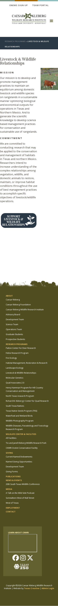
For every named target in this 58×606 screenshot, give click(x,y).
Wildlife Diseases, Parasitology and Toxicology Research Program (27, 427)
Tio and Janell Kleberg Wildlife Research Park (26, 443)
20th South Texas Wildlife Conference (23, 484)
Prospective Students (15, 339)
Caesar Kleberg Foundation (18, 304)
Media (9, 489)
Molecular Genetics (14, 377)
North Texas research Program (20, 396)
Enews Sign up (19, 5)
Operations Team (14, 329)
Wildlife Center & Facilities (21, 434)
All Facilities (11, 438)
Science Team (12, 324)
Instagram (22, 558)
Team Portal (40, 5)
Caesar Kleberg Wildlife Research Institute (25, 309)
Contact (10, 511)
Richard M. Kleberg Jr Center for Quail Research (27, 401)
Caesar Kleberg (13, 299)
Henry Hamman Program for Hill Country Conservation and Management (24, 389)
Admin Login (48, 588)
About (9, 295)
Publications (13, 476)
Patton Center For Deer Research (21, 348)
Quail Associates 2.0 (15, 382)
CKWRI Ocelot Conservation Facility (22, 448)
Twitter (30, 558)
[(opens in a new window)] (1, 207)
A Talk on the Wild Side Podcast (20, 493)
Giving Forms (12, 471)
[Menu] (51, 21)
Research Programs (15, 41)
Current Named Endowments (19, 456)
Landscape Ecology (14, 368)
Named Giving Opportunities (19, 461)
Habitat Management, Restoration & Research (26, 363)
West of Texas (12, 503)
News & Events (14, 480)
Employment (13, 507)
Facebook (15, 558)
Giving (9, 453)
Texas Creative (31, 588)
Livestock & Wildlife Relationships (21, 372)
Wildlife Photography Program (20, 420)
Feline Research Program (17, 353)
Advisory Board (13, 314)
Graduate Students (14, 334)
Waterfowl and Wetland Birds (19, 415)
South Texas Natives (15, 406)
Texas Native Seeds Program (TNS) (21, 410)
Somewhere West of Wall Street (20, 498)
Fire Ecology (11, 358)
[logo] (29, 19)
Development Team (15, 319)
